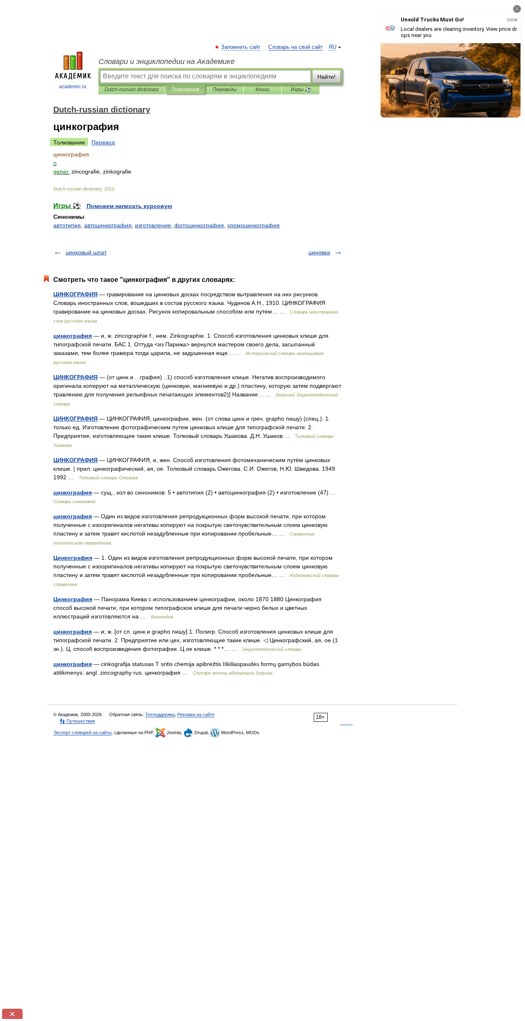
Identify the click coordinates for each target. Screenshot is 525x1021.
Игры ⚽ (301, 89)
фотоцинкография (199, 225)
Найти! (326, 76)
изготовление (153, 225)
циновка (319, 252)
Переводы (224, 89)
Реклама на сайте (196, 714)
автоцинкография (108, 225)
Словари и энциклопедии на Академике (166, 61)
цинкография (72, 335)
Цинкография (72, 557)
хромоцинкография (253, 225)
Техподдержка (160, 714)
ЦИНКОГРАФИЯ (75, 294)
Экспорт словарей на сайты (82, 732)
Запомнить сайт (241, 47)
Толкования (185, 89)
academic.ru (73, 86)
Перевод (103, 142)
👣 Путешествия (77, 721)
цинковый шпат (86, 252)
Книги (262, 89)
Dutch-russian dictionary (132, 89)
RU (332, 47)
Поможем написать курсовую (129, 206)
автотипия (67, 225)
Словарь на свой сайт (295, 47)
